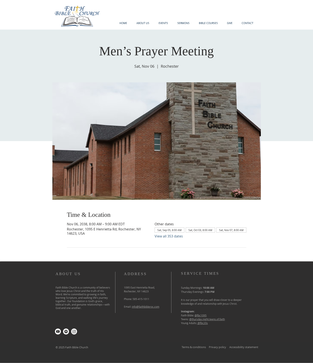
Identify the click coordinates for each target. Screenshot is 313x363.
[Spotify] (66, 331)
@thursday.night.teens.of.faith (207, 319)
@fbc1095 (201, 315)
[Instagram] (74, 331)
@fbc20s (203, 323)
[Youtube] (58, 331)
